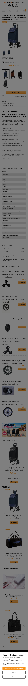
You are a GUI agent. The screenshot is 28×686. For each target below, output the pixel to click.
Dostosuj (14, 676)
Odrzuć (14, 672)
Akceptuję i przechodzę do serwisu (14, 668)
